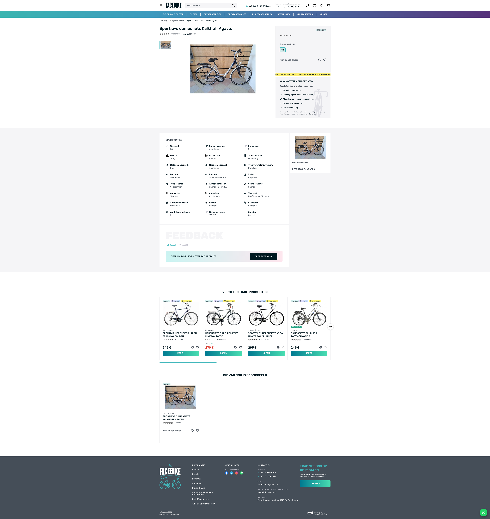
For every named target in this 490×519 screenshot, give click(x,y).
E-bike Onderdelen (262, 14)
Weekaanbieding (305, 14)
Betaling (196, 474)
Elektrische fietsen (173, 14)
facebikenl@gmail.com (268, 484)
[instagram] (236, 473)
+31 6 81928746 (259, 6)
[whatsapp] (241, 473)
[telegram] (231, 473)
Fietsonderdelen (213, 14)
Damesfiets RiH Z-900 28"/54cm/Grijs (304, 335)
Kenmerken (301, 162)
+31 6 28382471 (268, 476)
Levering (196, 479)
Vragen (183, 245)
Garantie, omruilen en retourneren (202, 494)
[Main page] (174, 5)
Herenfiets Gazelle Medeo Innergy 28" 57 (221, 335)
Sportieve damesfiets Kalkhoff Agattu (176, 418)
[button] (330, 327)
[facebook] (226, 473)
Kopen (180, 353)
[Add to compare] (319, 59)
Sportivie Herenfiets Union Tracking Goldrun (180, 335)
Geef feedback (263, 256)
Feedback (171, 245)
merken (323, 14)
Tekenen (315, 483)
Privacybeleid (198, 488)
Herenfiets (209, 330)
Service (195, 470)
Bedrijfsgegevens (200, 499)
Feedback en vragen (303, 169)
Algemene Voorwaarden (203, 504)
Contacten (197, 483)
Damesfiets (295, 330)
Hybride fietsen (178, 21)
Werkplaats (284, 14)
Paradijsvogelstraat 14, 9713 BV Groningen (278, 500)
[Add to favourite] (324, 59)
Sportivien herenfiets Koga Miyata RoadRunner (265, 335)
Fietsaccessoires (237, 14)
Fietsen (193, 14)
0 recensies (175, 34)
